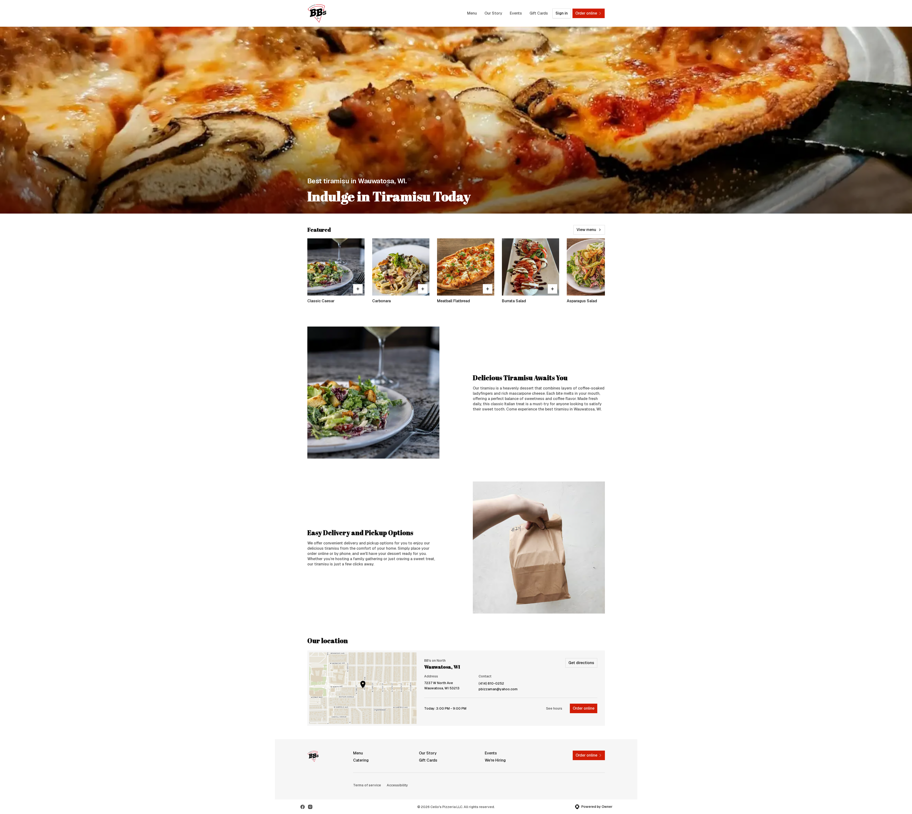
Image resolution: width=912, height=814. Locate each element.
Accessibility (397, 785)
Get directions (581, 662)
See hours (554, 708)
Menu (472, 13)
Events (516, 13)
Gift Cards (539, 13)
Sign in (562, 13)
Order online (583, 708)
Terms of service (367, 785)
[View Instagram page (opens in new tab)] (310, 807)
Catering (361, 760)
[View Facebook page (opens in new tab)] (302, 807)
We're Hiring (495, 760)
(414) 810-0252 (491, 683)
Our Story (493, 13)
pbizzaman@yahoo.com (498, 689)
